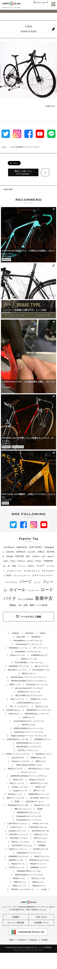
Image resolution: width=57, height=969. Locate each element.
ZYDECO (30, 566)
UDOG (42, 633)
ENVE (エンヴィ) (41, 834)
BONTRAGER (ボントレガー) (29, 743)
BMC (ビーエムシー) (22, 809)
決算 (19, 605)
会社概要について (41, 923)
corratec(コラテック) (17, 831)
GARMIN (41, 845)
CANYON (10, 552)
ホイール (17, 590)
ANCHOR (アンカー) (34, 802)
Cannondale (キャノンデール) (28, 820)
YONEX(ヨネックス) (38, 699)
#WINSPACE (21, 547)
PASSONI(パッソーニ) (18, 648)
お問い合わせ (41, 917)
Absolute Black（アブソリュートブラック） (29, 677)
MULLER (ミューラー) (17, 670)
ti (54, 106)
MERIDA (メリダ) (16, 860)
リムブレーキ (33, 590)
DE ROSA (29, 633)
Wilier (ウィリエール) (15, 798)
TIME (14, 566)
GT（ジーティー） (40, 648)
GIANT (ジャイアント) (18, 849)
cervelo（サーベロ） (41, 823)
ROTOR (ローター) (43, 754)
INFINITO (36, 556)
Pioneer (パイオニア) (20, 761)
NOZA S (30, 561)
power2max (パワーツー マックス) (28, 732)
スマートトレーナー (42, 575)
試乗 (26, 605)
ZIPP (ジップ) (38, 791)
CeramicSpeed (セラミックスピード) (28, 721)
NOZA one (21, 561)
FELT (28, 556)
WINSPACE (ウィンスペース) (39, 710)
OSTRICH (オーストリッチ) (28, 692)
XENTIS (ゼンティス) (38, 783)
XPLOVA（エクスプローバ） (23, 889)
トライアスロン (11, 582)
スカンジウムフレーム (21, 575)
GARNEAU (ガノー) (42, 739)
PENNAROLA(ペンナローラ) (36, 714)
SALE (6, 503)
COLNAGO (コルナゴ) (38, 827)
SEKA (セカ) (14, 714)
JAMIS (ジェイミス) (29, 659)
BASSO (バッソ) (15, 794)
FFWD (17, 802)
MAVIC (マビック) (41, 856)
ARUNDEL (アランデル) (19, 666)
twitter (11, 940)
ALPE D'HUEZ (35, 547)
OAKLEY (15, 633)
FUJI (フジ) (41, 842)
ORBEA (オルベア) (38, 758)
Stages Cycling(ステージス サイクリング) (28, 736)
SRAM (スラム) (18, 878)
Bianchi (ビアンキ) (42, 805)
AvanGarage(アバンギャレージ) (29, 644)
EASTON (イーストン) (18, 834)
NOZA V (38, 561)
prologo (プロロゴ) (36, 780)
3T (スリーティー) (28, 772)
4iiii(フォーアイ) (17, 699)
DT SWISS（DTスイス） (40, 798)
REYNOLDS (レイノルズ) (38, 769)
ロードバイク (18, 447)
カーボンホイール (32, 571)
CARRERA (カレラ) (39, 655)
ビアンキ (37, 582)
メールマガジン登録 (31, 616)
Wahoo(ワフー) (38, 886)
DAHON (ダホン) (13, 710)
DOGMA (9, 556)
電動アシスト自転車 (38, 605)
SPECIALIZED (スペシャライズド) (29, 875)
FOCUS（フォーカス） (21, 842)
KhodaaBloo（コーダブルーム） (28, 652)
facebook (21, 940)
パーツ (26, 581)
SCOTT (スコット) (16, 867)
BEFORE (8, 189)
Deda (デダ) (18, 780)
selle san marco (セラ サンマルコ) (29, 688)
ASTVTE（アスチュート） (28, 750)
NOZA (12, 561)
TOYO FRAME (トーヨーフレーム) (29, 662)
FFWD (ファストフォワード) (17, 754)
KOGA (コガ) (40, 787)
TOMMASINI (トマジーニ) (38, 794)
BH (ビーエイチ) (41, 666)
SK (4, 566)
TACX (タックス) (38, 878)
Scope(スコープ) (20, 791)
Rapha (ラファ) (17, 864)
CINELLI (7, 447)
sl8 (8, 566)
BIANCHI (7, 259)
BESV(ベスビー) (28, 673)
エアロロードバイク (14, 571)
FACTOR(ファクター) (19, 838)
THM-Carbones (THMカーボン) (28, 765)
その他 (43, 889)
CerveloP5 (31, 552)
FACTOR (19, 556)
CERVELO (20, 552)
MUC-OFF (21, 637)
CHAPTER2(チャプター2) (17, 739)
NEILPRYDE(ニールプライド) (28, 747)
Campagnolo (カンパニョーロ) (28, 816)
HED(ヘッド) (14, 684)
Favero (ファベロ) (17, 655)
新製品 (13, 605)
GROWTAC (36, 637)
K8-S (43, 556)
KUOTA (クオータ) (40, 849)
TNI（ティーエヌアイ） (19, 706)
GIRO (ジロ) (40, 761)
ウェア (40, 565)
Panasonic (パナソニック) (37, 684)
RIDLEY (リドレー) (38, 864)
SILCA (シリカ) (41, 706)
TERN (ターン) (20, 882)
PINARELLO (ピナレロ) (38, 860)
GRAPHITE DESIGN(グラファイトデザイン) (28, 776)
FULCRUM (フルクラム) (22, 845)
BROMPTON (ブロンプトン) (28, 813)
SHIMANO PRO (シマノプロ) (28, 871)
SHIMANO (48, 561)
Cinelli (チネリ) (16, 827)
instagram (33, 940)
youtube (44, 940)
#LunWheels (9, 547)
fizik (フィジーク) (17, 783)
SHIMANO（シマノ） (39, 867)
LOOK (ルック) (28, 717)
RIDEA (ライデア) (15, 769)
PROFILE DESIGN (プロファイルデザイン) (28, 681)
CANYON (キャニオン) (17, 823)
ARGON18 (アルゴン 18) (18, 805)
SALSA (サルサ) (17, 758)
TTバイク (21, 566)
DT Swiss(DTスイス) (41, 670)
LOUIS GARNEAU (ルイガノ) (29, 703)
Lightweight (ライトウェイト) (29, 853)
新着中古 (44, 598)
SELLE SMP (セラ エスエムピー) (28, 695)
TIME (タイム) (37, 882)
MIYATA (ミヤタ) (28, 725)
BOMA (40, 809)
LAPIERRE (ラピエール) (18, 856)
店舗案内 (15, 917)
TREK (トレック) (19, 886)
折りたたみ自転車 (25, 599)
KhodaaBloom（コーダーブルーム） (29, 641)
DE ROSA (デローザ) (40, 831)
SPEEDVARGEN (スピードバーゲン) (29, 728)
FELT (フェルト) (40, 838)
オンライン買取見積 (16, 923)
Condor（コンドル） (20, 787)
